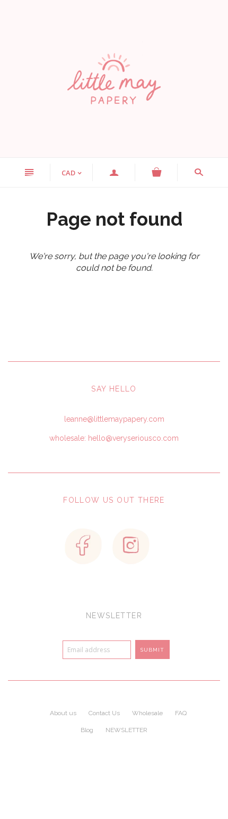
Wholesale (147, 713)
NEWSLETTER (126, 730)
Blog (87, 730)
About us (63, 713)
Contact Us (104, 713)
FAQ (181, 713)
